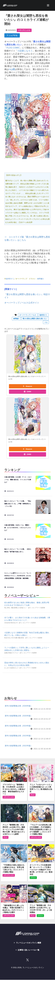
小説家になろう (25, 51)
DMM (28, 392)
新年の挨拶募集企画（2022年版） (18, 746)
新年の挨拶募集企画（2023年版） (18, 736)
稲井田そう (10, 279)
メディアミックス (24, 30)
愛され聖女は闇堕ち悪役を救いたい (35, 319)
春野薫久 (40, 279)
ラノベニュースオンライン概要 (28, 943)
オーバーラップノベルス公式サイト (21, 303)
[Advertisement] (27, 684)
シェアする (12, 35)
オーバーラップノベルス (27, 315)
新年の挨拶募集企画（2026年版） (18, 706)
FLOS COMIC (13, 48)
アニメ (33, 794)
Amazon (28, 386)
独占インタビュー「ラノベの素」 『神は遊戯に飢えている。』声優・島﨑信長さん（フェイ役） (17, 503)
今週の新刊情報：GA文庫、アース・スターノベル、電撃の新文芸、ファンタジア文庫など (18, 479)
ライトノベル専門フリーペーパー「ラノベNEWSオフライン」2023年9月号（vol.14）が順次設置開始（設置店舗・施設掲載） (18, 575)
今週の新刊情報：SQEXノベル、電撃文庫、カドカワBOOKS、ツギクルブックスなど (17, 527)
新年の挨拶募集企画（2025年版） (18, 716)
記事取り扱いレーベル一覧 (28, 950)
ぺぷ (45, 322)
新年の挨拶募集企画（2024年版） (18, 726)
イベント (33, 877)
